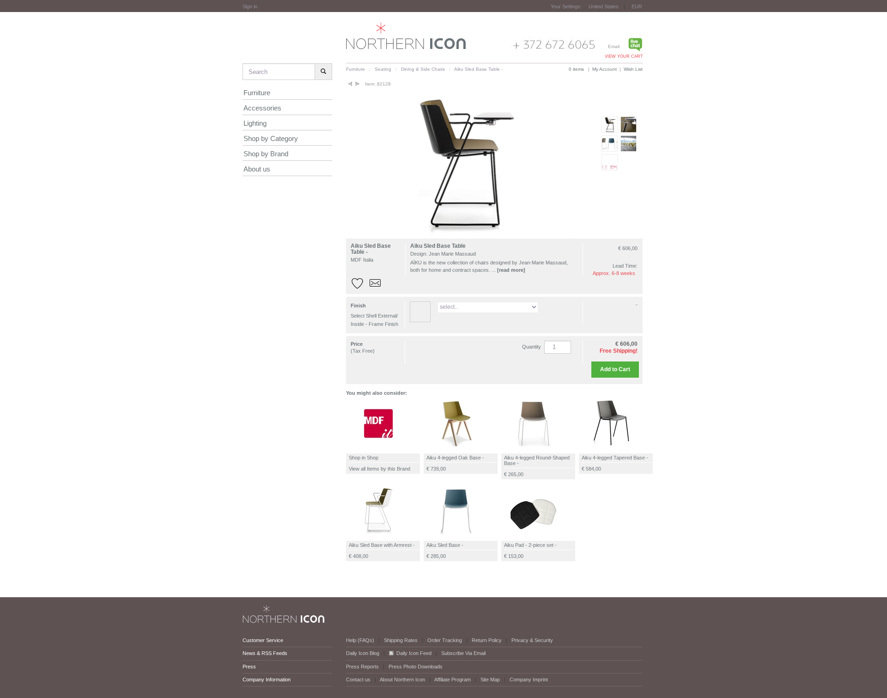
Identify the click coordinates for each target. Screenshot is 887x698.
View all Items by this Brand (379, 468)
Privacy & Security (532, 640)
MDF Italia (362, 260)
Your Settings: (566, 6)
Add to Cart (615, 369)
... (508, 270)
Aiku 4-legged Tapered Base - (615, 457)
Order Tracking (444, 640)
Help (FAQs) (360, 640)
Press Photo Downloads (416, 666)
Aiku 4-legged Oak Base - (455, 457)
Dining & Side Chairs (423, 69)
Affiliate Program (452, 679)
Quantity (531, 346)
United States (604, 6)
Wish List (633, 69)
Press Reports (362, 666)
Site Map (490, 679)
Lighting (255, 123)
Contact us (358, 679)
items (576, 69)
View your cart (624, 56)
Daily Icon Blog (362, 653)
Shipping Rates (401, 640)
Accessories (262, 108)
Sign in (250, 6)
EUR (637, 6)
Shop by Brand (265, 154)
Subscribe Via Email (463, 653)
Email (614, 46)
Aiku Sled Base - (444, 545)
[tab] (494, 315)
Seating (383, 69)
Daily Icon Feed (413, 653)
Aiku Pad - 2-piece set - (530, 545)
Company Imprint (529, 679)
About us (256, 169)
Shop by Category (270, 138)
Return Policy (487, 640)
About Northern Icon (402, 679)
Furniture (256, 93)
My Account (604, 69)
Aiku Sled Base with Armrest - (382, 545)
